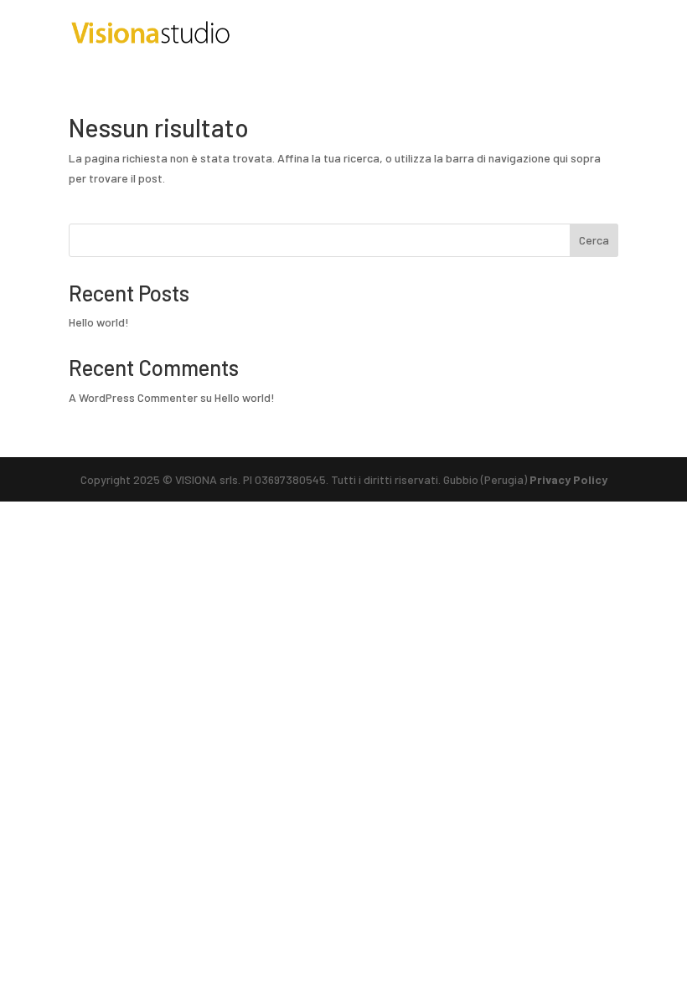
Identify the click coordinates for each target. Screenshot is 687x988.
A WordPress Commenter (133, 397)
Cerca (594, 240)
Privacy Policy (568, 479)
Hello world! (99, 322)
